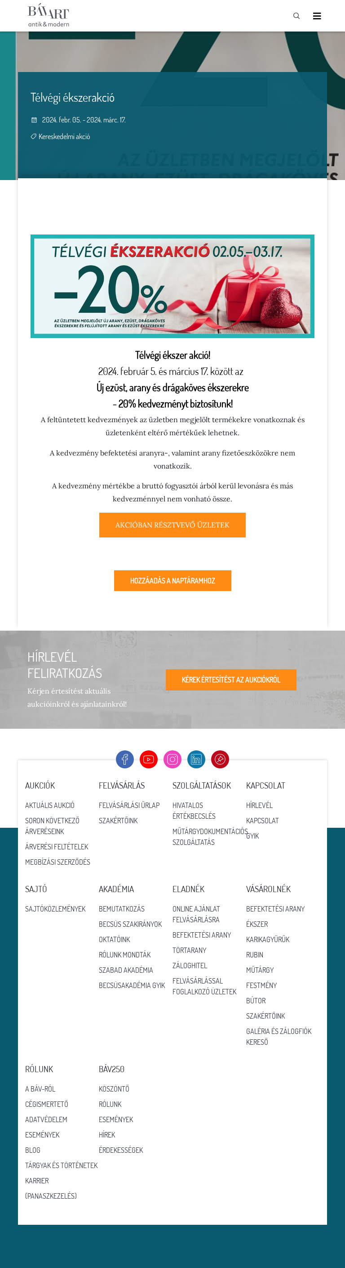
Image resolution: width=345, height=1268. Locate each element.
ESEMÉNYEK (116, 1119)
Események (42, 1134)
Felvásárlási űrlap (129, 805)
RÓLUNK (110, 1104)
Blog (32, 1150)
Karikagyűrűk (267, 939)
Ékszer (257, 924)
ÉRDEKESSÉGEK (121, 1150)
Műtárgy (260, 970)
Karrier (37, 1180)
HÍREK (107, 1134)
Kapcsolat (262, 820)
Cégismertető (46, 1104)
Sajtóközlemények (55, 908)
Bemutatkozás (122, 908)
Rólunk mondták (124, 954)
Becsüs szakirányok (130, 924)
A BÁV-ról (40, 1088)
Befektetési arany (201, 934)
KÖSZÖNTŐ (114, 1088)
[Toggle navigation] (317, 16)
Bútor (255, 1000)
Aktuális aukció (50, 805)
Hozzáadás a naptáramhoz (172, 580)
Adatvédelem (46, 1119)
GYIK (252, 835)
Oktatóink (114, 939)
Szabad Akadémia (126, 970)
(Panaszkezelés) (51, 1195)
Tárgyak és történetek (61, 1165)
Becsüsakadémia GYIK (132, 985)
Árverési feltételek (56, 846)
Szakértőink (118, 820)
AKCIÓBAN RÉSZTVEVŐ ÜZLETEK (172, 524)
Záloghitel (189, 965)
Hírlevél (259, 805)
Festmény (261, 985)
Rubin (254, 954)
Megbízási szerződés (57, 861)
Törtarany (189, 950)
